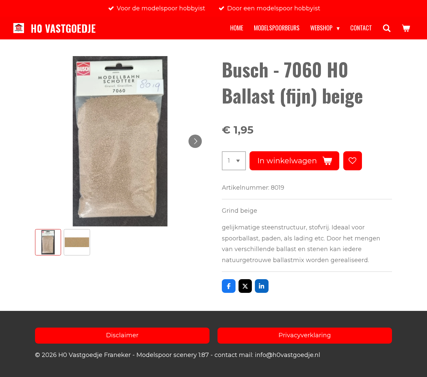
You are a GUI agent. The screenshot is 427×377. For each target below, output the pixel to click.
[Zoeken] (387, 28)
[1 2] (234, 160)
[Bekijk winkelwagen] (406, 28)
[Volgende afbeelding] (195, 141)
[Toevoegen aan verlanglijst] (352, 160)
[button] (48, 242)
